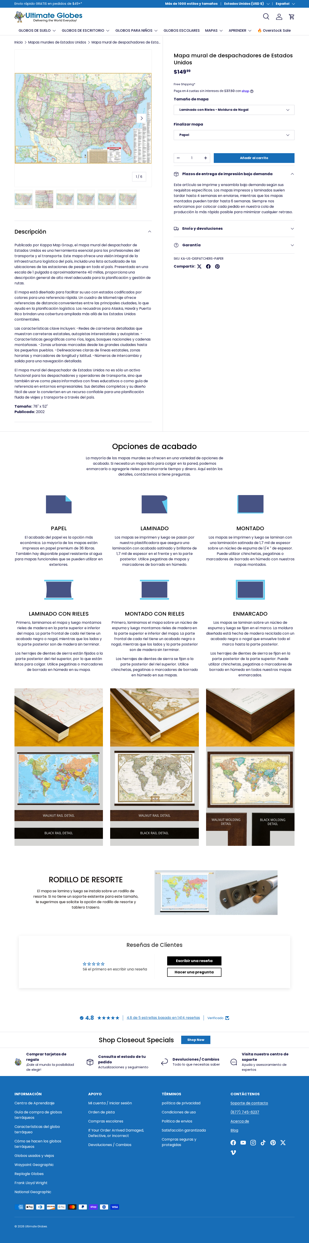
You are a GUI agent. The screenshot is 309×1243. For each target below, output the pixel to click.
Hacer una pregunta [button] (194, 972)
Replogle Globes (29, 1173)
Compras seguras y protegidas (179, 1142)
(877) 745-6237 (245, 1112)
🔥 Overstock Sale (274, 30)
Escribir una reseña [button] (194, 960)
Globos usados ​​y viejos (34, 1155)
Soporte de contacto (249, 1103)
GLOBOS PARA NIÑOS (133, 30)
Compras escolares (105, 1121)
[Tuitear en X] (199, 266)
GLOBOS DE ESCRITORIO (83, 30)
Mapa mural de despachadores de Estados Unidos (126, 42)
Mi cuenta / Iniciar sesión (110, 1103)
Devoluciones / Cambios (109, 1144)
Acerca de (240, 1121)
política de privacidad (181, 1103)
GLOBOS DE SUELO (35, 30)
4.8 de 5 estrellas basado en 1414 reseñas (163, 1017)
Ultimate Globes (36, 1226)
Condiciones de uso (179, 1112)
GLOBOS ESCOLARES (182, 30)
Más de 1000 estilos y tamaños (191, 3)
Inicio (18, 42)
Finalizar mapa (188, 124)
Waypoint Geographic (34, 1164)
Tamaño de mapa (191, 99)
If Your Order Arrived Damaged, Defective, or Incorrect (116, 1133)
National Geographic (32, 1192)
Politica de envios (177, 1121)
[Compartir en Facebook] (208, 266)
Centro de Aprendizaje (34, 1103)
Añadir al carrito (254, 158)
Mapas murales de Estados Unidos (57, 42)
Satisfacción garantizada (184, 1130)
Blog (234, 1130)
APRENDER (237, 30)
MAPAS (211, 30)
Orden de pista (101, 1112)
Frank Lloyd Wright (31, 1182)
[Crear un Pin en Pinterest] (217, 266)
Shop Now (195, 1039)
